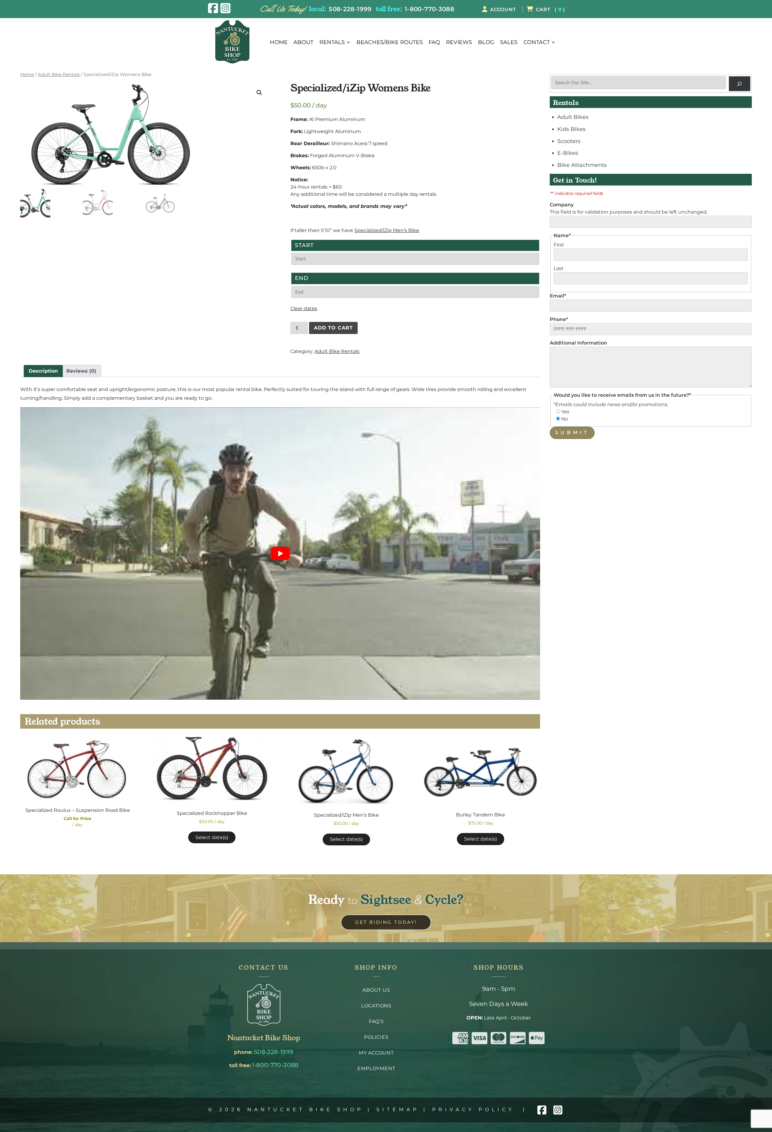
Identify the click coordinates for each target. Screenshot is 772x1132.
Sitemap (397, 1109)
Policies (376, 1037)
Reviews (459, 42)
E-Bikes (567, 152)
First (559, 245)
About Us (376, 990)
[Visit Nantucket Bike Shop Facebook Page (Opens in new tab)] (213, 8)
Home (279, 42)
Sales (508, 42)
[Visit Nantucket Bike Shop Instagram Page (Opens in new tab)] (225, 8)
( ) (550, 9)
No (564, 419)
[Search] (739, 83)
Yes (565, 412)
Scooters (569, 141)
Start (304, 245)
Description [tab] (43, 371)
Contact (537, 42)
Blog (486, 42)
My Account (376, 1053)
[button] (259, 92)
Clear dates (303, 308)
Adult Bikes (573, 116)
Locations (376, 1006)
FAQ (434, 42)
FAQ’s (376, 1021)
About (303, 42)
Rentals (332, 42)
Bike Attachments (582, 164)
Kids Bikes (571, 129)
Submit (572, 432)
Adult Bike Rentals (59, 74)
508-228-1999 (350, 9)
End (301, 278)
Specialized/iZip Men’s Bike (386, 230)
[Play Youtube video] (280, 553)
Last (559, 268)
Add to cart (333, 328)
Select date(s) (211, 837)
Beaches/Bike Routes (389, 42)
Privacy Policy (473, 1109)
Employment (376, 1068)
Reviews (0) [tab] (81, 371)
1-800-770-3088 (429, 9)
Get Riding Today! (386, 922)
